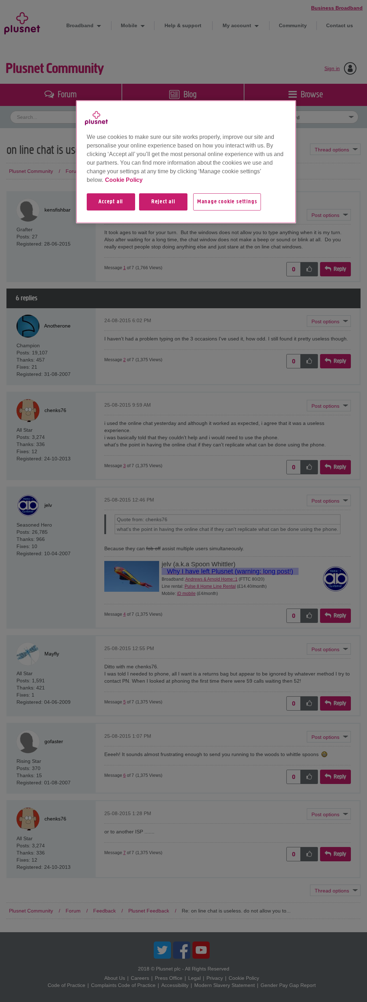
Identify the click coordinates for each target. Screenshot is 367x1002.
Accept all (111, 202)
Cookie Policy (124, 180)
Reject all (163, 202)
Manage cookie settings (227, 202)
